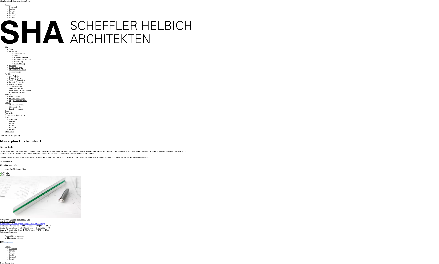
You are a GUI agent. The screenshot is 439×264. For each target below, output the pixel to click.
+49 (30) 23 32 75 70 (42, 228)
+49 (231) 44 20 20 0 (43, 226)
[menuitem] (98, 59)
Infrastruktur (21, 220)
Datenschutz (4, 232)
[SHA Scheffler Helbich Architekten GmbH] (95, 43)
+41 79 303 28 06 (42, 230)
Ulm (28, 220)
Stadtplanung (15, 135)
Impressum (13, 232)
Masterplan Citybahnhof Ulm (15, 169)
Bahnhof (13, 220)
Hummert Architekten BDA (56, 157)
